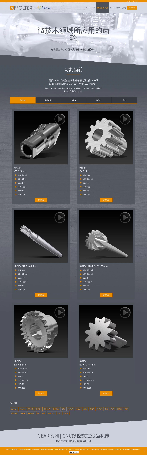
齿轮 (59, 413)
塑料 (63, 409)
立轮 (112, 409)
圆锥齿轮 (56, 409)
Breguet (14, 409)
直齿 (106, 409)
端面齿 (119, 409)
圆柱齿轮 (47, 409)
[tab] (23, 100)
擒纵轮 (78, 409)
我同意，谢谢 (74, 452)
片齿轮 (99, 409)
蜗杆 (126, 409)
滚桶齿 (91, 409)
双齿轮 (38, 409)
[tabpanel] (73, 256)
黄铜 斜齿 (51, 413)
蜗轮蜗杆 (14, 413)
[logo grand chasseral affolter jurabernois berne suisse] (44, 6)
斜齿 (85, 409)
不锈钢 (30, 409)
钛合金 (22, 413)
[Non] (144, 451)
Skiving (23, 409)
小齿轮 (70, 409)
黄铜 (43, 413)
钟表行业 (31, 413)
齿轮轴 (65, 413)
